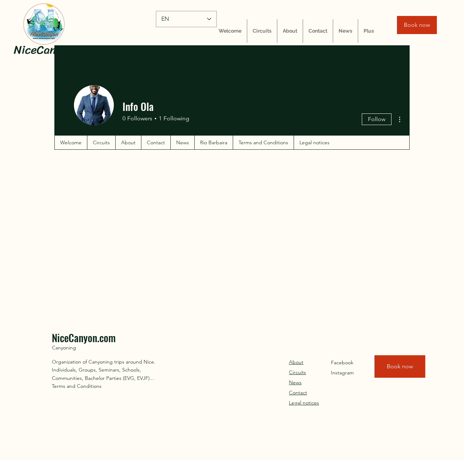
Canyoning (64, 347)
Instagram (342, 372)
